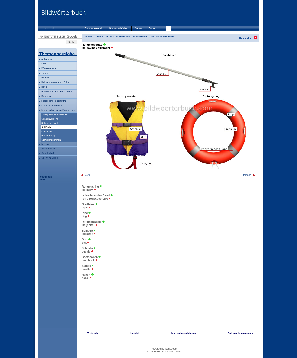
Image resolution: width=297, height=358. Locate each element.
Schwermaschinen (51, 139)
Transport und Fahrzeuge (55, 114)
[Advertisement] (172, 12)
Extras (152, 28)
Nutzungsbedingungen (240, 333)
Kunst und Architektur (52, 105)
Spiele (138, 28)
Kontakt (134, 333)
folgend (247, 174)
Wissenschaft (48, 148)
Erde (43, 63)
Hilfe (42, 179)
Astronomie (47, 59)
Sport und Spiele (49, 158)
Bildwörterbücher (118, 28)
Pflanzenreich (48, 68)
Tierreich (45, 73)
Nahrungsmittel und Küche (55, 82)
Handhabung (48, 135)
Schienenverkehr (50, 123)
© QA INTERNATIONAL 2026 (164, 351)
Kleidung (46, 96)
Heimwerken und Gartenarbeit (56, 91)
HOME (88, 36)
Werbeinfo (92, 333)
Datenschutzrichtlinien (183, 333)
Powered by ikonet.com (164, 348)
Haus (44, 87)
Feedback (46, 176)
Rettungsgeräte (162, 36)
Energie (45, 144)
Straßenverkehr (49, 119)
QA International (93, 28)
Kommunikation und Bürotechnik (58, 110)
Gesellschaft (48, 153)
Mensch (45, 77)
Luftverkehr (47, 131)
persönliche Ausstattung (54, 100)
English (49, 27)
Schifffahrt (140, 36)
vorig (87, 174)
